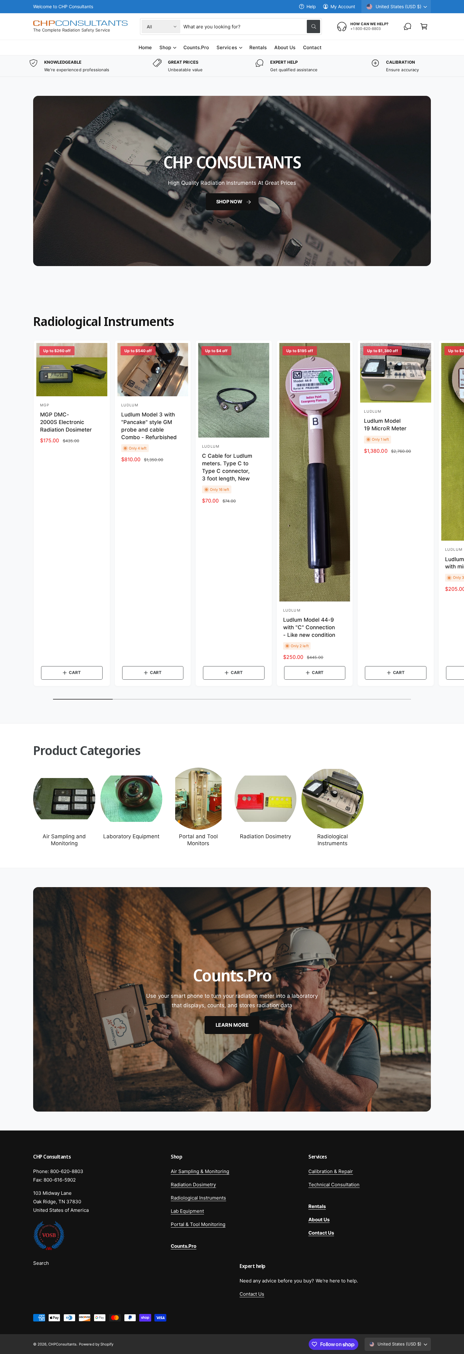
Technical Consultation (334, 1185)
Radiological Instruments (332, 839)
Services (227, 47)
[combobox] (252, 26)
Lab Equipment (187, 1211)
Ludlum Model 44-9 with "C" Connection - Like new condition (309, 627)
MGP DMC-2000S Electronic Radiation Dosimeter (66, 422)
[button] (424, 26)
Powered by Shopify (96, 1344)
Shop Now (229, 202)
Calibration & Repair (330, 1171)
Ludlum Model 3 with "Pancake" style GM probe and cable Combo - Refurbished (149, 425)
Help (311, 6)
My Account (342, 6)
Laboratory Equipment (131, 836)
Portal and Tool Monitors (198, 839)
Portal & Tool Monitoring (198, 1224)
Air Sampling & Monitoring (200, 1171)
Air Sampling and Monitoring (64, 839)
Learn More (232, 1024)
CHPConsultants (62, 1344)
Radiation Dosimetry (265, 836)
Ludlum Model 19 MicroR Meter (385, 425)
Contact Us (252, 1294)
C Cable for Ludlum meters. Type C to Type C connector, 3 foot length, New (227, 467)
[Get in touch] (407, 26)
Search (41, 1263)
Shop (165, 47)
